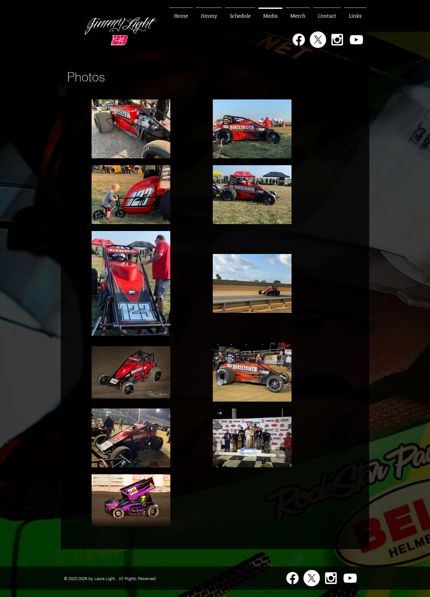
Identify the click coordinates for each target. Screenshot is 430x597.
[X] (318, 39)
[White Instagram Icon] (337, 39)
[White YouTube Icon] (356, 39)
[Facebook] (299, 39)
